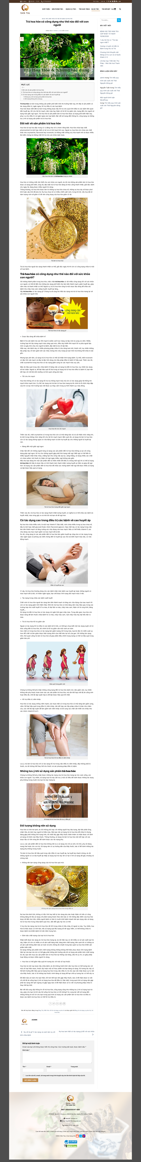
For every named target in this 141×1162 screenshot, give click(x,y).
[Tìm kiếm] (120, 9)
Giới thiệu (96, 1)
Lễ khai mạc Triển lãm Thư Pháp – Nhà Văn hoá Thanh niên (110, 63)
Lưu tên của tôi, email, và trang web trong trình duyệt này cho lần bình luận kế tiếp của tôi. (55, 1075)
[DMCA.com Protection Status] (70, 1151)
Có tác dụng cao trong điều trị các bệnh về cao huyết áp (41, 94)
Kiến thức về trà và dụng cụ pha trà (60, 18)
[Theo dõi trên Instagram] (108, 1)
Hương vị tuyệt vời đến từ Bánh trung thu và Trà (109, 47)
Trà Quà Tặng (84, 9)
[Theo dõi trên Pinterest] (112, 1)
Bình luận (26, 1050)
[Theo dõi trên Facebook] (107, 1)
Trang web (74, 1066)
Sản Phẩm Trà (57, 9)
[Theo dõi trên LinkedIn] (114, 1)
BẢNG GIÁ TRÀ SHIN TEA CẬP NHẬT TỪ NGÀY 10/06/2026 (109, 33)
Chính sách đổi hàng (56, 1131)
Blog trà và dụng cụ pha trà (83, 1010)
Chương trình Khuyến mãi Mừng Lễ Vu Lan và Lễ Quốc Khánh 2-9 (110, 54)
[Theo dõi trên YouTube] (116, 1)
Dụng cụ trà (71, 9)
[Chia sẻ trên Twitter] (53, 1003)
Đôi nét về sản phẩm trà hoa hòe (33, 90)
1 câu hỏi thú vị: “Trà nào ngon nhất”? (109, 41)
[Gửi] (119, 20)
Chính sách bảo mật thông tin (97, 1131)
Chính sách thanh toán (69, 1131)
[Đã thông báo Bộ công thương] (70, 1141)
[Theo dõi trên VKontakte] (119, 1)
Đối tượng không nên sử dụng (33, 99)
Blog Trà (95, 9)
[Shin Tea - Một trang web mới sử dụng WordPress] (29, 9)
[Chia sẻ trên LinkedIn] (64, 1003)
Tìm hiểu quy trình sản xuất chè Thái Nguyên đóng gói (109, 80)
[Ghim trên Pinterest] (60, 1003)
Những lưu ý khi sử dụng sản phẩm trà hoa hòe (38, 97)
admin (66, 30)
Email (49, 1066)
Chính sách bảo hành (82, 1131)
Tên (24, 1066)
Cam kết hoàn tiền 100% (42, 1131)
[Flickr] (118, 1)
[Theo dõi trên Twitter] (110, 1)
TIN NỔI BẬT (106, 9)
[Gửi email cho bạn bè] (57, 1003)
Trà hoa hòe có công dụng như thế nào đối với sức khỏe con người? (45, 92)
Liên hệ (103, 1)
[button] (113, 9)
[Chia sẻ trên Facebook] (50, 1003)
